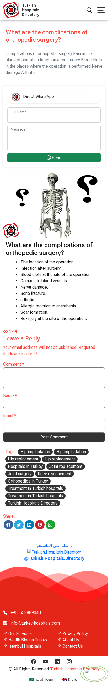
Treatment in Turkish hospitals (35, 488)
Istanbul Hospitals (24, 646)
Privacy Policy (74, 633)
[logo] (12, 10)
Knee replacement (54, 473)
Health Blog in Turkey (27, 639)
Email (9, 415)
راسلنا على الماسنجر (54, 552)
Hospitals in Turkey (25, 466)
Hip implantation (35, 451)
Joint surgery (19, 473)
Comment (13, 364)
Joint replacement (65, 466)
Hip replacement (23, 459)
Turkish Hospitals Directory (32, 503)
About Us (70, 639)
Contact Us (72, 646)
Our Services (19, 633)
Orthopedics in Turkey (28, 481)
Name (10, 395)
